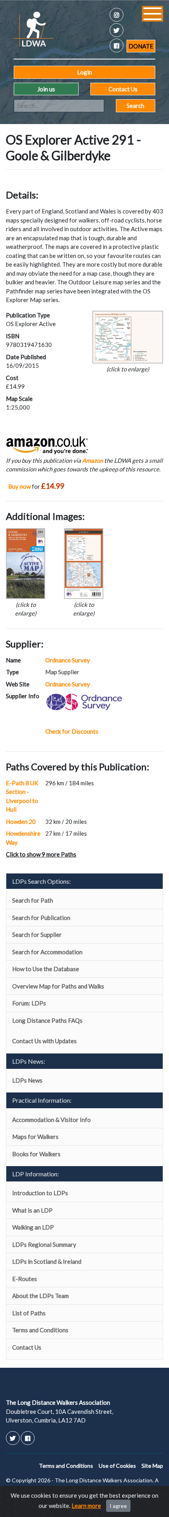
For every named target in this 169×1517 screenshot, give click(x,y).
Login (84, 72)
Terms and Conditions (40, 1329)
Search (135, 105)
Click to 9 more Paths (41, 854)
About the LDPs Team (40, 1295)
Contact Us (123, 89)
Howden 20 (21, 821)
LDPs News (27, 1080)
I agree (118, 1505)
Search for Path (32, 900)
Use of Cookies (117, 1465)
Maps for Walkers (35, 1136)
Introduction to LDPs (40, 1192)
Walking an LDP (33, 1227)
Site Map (152, 1465)
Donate (141, 46)
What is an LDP (32, 1210)
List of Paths (29, 1313)
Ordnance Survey (67, 660)
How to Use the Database (45, 968)
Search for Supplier (37, 934)
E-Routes (24, 1278)
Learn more (86, 1505)
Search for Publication (41, 917)
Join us (46, 89)
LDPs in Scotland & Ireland (46, 1261)
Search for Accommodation (47, 951)
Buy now (19, 486)
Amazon (92, 460)
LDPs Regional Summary (44, 1244)
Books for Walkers (36, 1153)
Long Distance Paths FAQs (47, 1020)
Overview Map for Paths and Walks (58, 986)
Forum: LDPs (29, 1003)
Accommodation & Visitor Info (51, 1119)
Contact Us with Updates (44, 1040)
